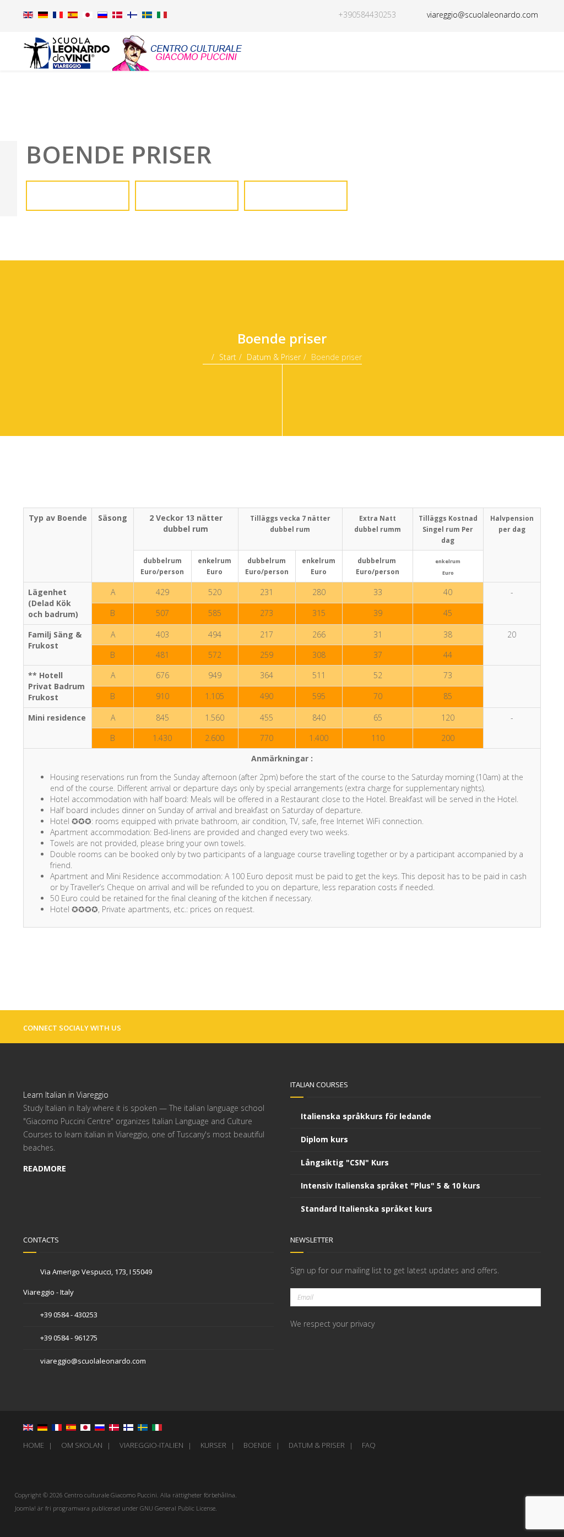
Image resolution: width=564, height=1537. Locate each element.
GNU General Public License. (178, 1508)
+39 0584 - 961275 (68, 1338)
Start (227, 357)
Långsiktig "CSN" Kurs (345, 1162)
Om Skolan (81, 1445)
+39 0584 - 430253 (68, 1315)
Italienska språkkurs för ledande (366, 1116)
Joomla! (25, 1508)
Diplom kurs (324, 1139)
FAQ (369, 1445)
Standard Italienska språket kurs (366, 1208)
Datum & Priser (274, 357)
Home (33, 1445)
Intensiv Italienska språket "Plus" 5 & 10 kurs (390, 1185)
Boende (257, 1445)
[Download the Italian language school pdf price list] (77, 203)
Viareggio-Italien (151, 1445)
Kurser (213, 1445)
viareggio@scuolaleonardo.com (92, 1361)
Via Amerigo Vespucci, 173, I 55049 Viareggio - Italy (87, 1282)
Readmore (45, 1168)
